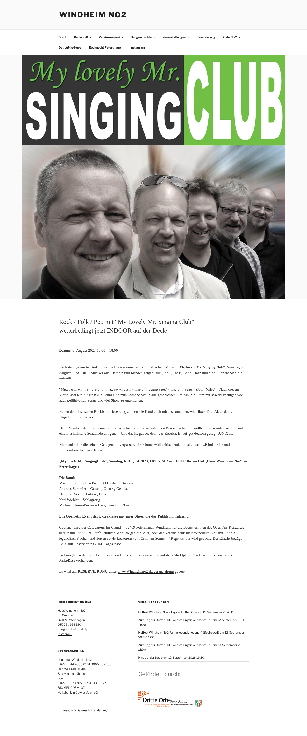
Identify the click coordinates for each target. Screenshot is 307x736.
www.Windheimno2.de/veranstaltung (146, 571)
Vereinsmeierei (109, 37)
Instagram (137, 47)
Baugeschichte (141, 37)
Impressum (65, 710)
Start (62, 37)
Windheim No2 (93, 14)
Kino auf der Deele (150, 657)
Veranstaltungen (174, 37)
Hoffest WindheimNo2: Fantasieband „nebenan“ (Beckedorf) (178, 632)
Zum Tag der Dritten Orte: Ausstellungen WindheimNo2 (175, 620)
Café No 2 (230, 37)
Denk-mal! (81, 37)
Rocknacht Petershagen (105, 47)
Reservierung (206, 37)
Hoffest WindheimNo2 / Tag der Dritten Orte (167, 612)
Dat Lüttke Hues (70, 47)
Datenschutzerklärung (92, 710)
